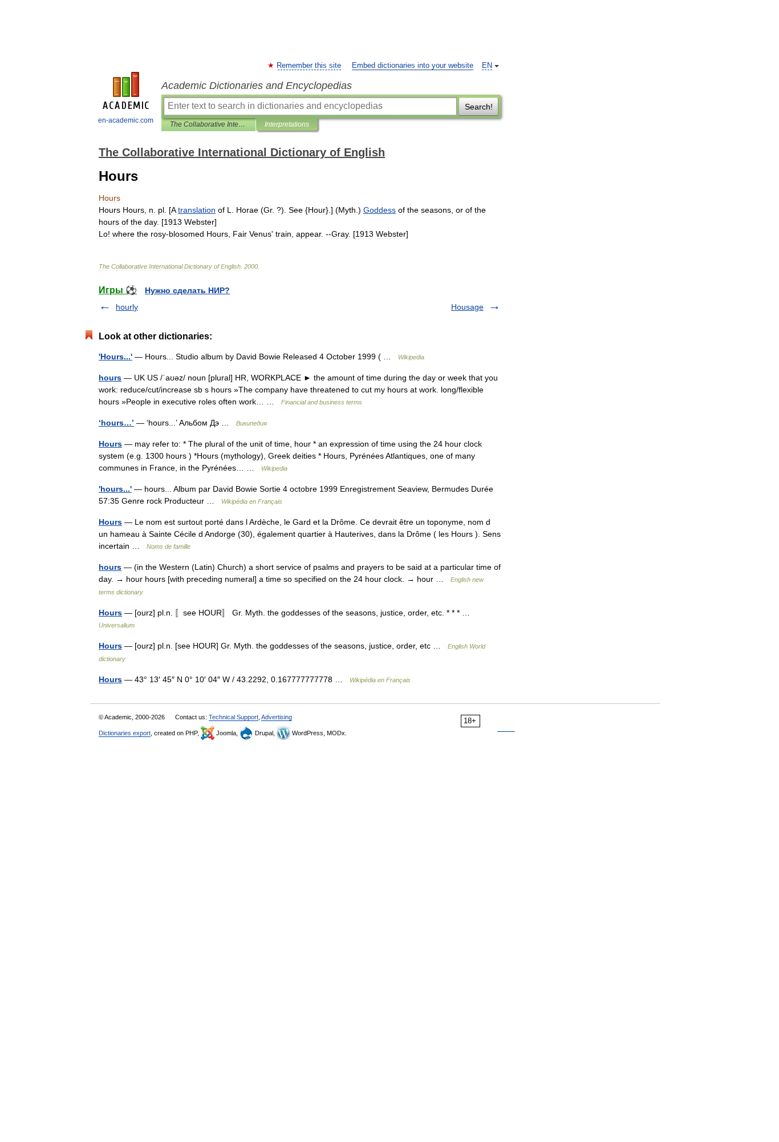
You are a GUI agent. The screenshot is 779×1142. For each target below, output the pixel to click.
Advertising (276, 717)
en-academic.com (125, 120)
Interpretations (287, 124)
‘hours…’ (116, 422)
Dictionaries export (125, 733)
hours (110, 377)
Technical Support (233, 717)
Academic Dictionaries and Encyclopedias (256, 85)
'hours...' (115, 488)
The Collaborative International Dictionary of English (208, 124)
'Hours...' (115, 356)
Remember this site (309, 66)
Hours (110, 443)
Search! (479, 106)
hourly (127, 306)
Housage (467, 306)
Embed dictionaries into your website (412, 66)
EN (487, 66)
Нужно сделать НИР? (187, 290)
